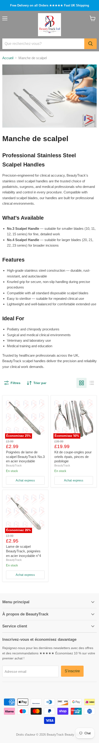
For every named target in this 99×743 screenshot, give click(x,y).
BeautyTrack (14, 465)
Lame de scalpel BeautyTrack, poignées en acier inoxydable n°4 (23, 551)
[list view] (92, 383)
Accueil (7, 58)
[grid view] (81, 383)
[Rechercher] (90, 43)
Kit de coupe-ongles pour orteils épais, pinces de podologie (73, 456)
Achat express (25, 480)
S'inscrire (72, 671)
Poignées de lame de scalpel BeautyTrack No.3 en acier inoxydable (25, 456)
